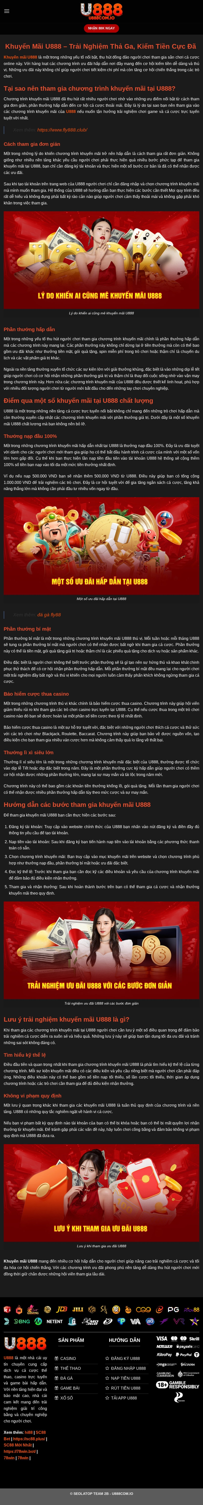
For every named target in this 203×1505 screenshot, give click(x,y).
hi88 (29, 1432)
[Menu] (7, 11)
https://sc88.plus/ (29, 1439)
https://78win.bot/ (20, 1451)
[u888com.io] (101, 11)
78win (9, 1458)
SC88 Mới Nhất (18, 1445)
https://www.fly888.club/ (62, 129)
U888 (71, 111)
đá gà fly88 (49, 614)
